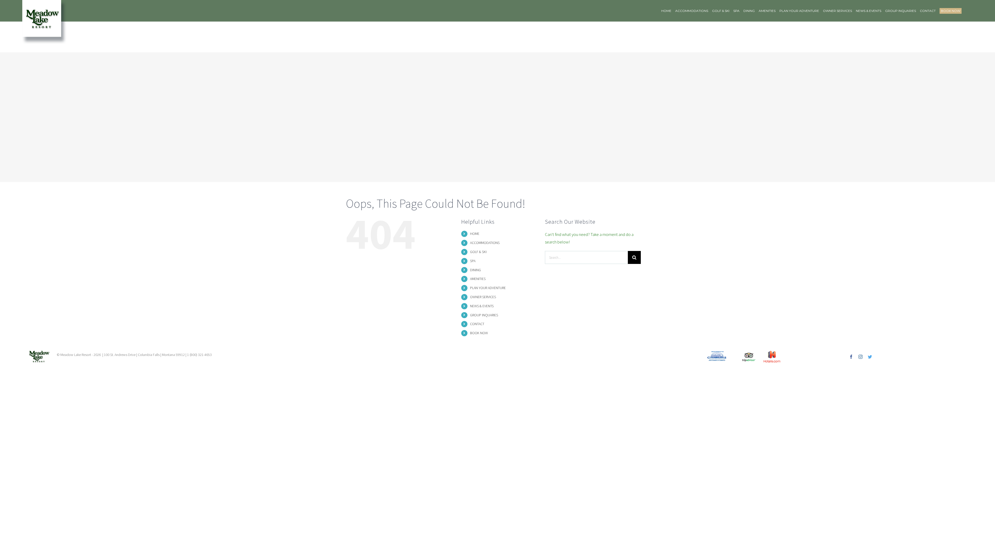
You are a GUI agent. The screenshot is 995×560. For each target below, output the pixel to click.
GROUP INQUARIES (484, 315)
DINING (475, 270)
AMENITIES (478, 278)
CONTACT (477, 323)
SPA (472, 260)
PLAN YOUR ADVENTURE (488, 287)
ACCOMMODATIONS (485, 242)
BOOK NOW (479, 333)
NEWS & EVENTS (482, 306)
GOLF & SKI (478, 251)
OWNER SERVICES (483, 297)
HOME (474, 233)
